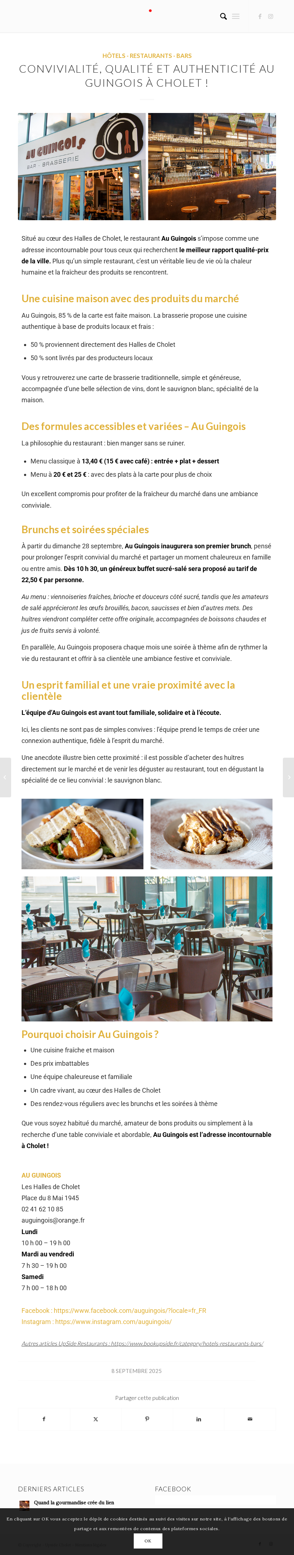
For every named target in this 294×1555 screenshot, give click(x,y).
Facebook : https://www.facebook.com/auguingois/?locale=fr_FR (114, 1310)
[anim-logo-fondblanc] (147, 16)
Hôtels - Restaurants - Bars (147, 55)
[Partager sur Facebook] (44, 1419)
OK (148, 1540)
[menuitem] (220, 16)
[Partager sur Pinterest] (147, 1419)
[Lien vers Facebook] (260, 16)
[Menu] (236, 16)
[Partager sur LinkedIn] (198, 1419)
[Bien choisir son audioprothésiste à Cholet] (288, 777)
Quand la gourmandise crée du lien (74, 1502)
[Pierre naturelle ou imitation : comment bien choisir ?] (5, 777)
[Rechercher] (220, 16)
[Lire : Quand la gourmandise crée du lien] (24, 1505)
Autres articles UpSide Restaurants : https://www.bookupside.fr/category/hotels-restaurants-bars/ (142, 1343)
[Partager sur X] (96, 1419)
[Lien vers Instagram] (270, 16)
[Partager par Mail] (250, 1419)
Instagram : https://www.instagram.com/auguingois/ (97, 1321)
